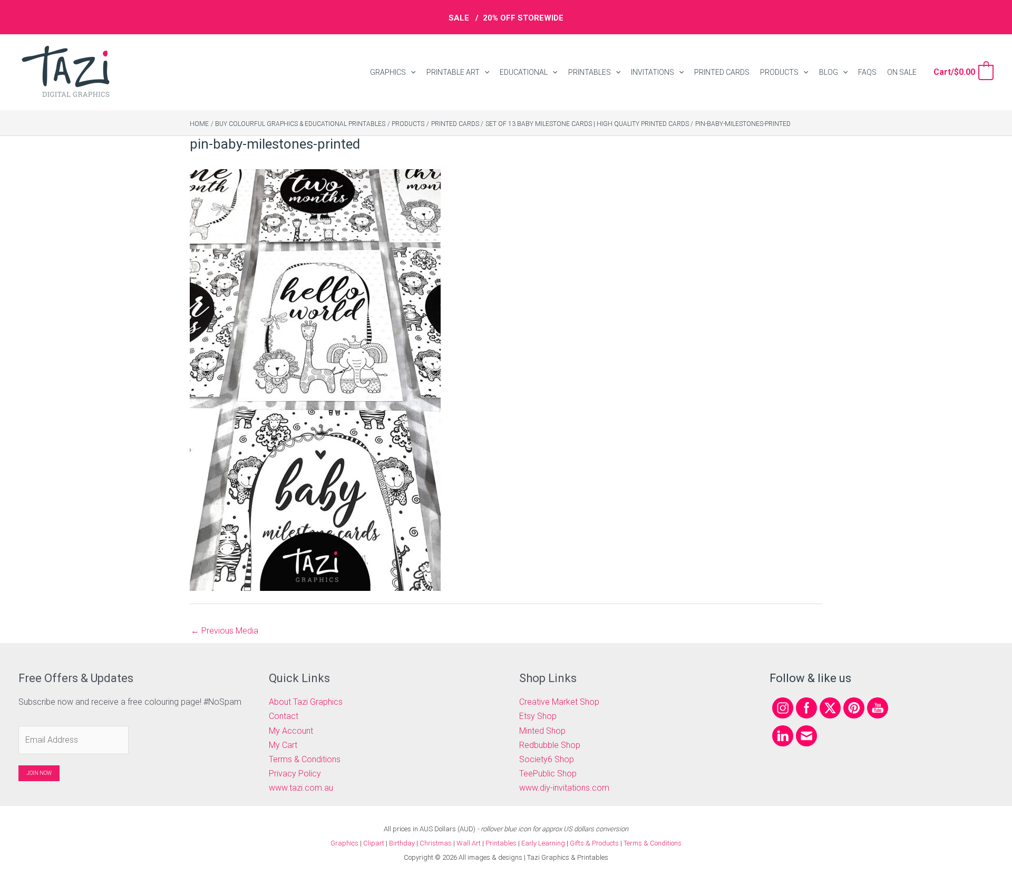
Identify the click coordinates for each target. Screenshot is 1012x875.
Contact (283, 716)
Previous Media (224, 631)
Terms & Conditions (304, 759)
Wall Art (468, 843)
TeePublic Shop (548, 774)
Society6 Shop (546, 759)
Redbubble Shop (549, 745)
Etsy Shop (538, 716)
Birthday (402, 843)
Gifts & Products (594, 843)
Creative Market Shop (559, 702)
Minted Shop (542, 731)
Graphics (344, 843)
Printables (501, 843)
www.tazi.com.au (301, 788)
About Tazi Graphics (306, 702)
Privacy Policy (295, 774)
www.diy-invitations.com (564, 788)
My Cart (283, 745)
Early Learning (544, 843)
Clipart (373, 843)
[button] (410, 72)
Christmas (436, 843)
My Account (291, 731)
